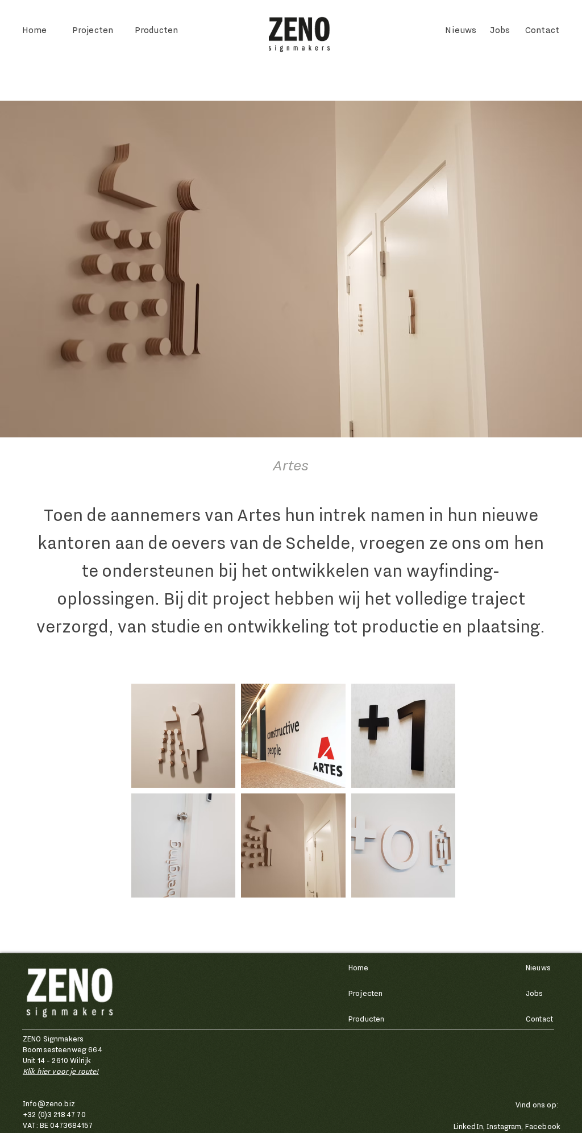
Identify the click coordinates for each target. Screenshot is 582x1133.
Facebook (542, 1126)
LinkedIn (468, 1126)
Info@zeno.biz (49, 1103)
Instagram (504, 1126)
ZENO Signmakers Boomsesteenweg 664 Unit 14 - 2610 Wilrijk (62, 1050)
